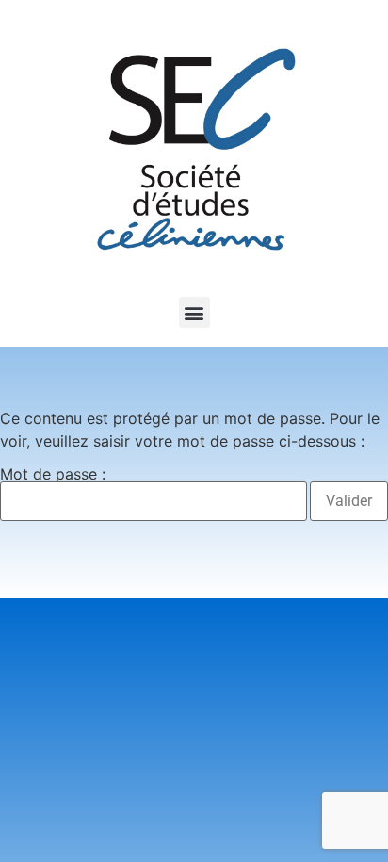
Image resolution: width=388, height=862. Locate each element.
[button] (194, 312)
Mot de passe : (52, 474)
